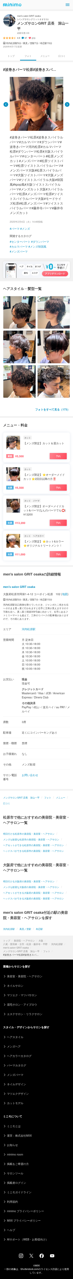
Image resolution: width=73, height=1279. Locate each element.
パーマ (15, 229)
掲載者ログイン (16, 1183)
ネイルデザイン (16, 1084)
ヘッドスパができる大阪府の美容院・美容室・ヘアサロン (33, 898)
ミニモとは (14, 1126)
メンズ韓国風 (38, 246)
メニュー (45, 55)
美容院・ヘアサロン (24, 940)
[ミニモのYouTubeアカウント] (52, 1256)
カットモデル (15, 1103)
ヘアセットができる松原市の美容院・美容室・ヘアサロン (33, 845)
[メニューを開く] (67, 4)
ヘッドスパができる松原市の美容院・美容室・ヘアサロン (33, 850)
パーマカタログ (16, 1065)
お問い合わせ (30, 775)
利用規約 (12, 1201)
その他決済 (28, 703)
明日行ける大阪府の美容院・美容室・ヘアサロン (29, 881)
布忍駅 (39, 928)
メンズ (26, 229)
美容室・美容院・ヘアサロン (24, 976)
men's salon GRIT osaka (16, 947)
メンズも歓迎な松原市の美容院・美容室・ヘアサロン (31, 839)
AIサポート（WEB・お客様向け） (27, 1239)
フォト (46, 951)
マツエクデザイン (18, 1093)
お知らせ (12, 1145)
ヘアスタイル (15, 1037)
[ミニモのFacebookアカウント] (42, 1257)
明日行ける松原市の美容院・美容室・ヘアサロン (29, 833)
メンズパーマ (19, 251)
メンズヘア (14, 1046)
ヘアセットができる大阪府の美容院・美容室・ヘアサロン (33, 892)
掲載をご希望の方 (18, 1164)
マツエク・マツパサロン (22, 995)
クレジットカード (33, 689)
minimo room (15, 1154)
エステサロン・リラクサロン (24, 1014)
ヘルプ (11, 1230)
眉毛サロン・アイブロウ (22, 1004)
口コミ (61, 55)
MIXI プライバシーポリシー (24, 1220)
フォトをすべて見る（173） (52, 409)
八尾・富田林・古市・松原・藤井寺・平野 (25, 944)
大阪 (41, 940)
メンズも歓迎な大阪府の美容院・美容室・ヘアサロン (31, 887)
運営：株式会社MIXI (19, 1135)
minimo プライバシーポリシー (25, 1211)
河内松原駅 (57, 944)
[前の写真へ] (6, 104)
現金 (24, 679)
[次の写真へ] (67, 104)
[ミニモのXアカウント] (31, 1257)
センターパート (20, 241)
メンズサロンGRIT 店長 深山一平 (21, 951)
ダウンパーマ (41, 241)
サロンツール (15, 1173)
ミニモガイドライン (19, 1192)
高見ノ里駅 (25, 928)
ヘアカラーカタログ (19, 1056)
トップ (6, 940)
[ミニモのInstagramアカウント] (21, 1257)
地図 (65, 594)
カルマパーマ (19, 246)
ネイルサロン (15, 986)
